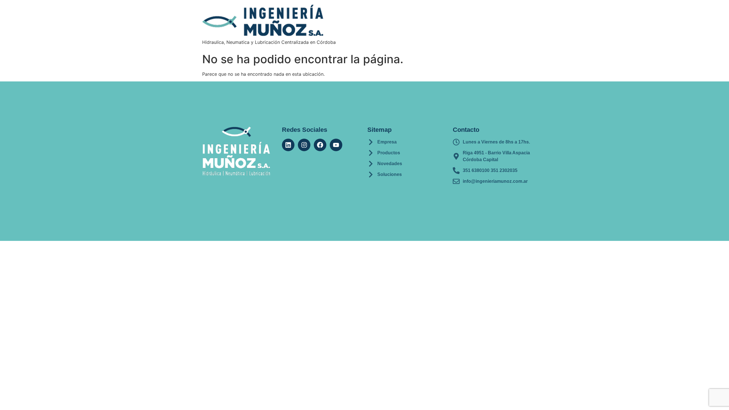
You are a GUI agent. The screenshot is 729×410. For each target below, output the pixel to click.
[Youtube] (336, 145)
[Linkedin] (288, 145)
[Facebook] (320, 145)
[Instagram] (304, 145)
